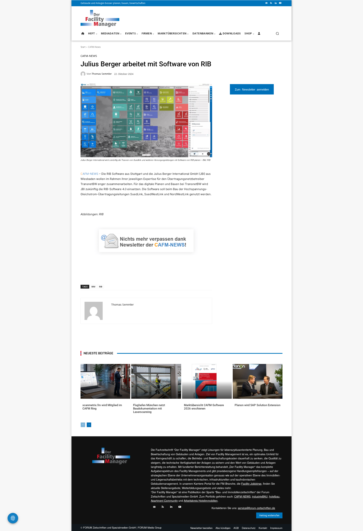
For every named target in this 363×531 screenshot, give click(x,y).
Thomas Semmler (102, 74)
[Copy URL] (143, 275)
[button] (277, 33)
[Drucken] (134, 275)
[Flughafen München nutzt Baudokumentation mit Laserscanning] (156, 381)
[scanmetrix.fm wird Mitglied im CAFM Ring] (105, 381)
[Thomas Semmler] (84, 73)
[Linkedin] (275, 3)
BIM (93, 286)
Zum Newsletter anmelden (252, 89)
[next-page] (89, 424)
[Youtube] (280, 3)
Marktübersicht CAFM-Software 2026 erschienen (204, 406)
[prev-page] (83, 424)
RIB (100, 286)
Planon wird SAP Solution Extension (257, 405)
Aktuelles (88, 411)
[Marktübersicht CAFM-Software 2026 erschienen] (207, 381)
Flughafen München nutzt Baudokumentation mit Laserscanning (149, 408)
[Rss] (271, 3)
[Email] (126, 275)
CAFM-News (94, 47)
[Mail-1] (266, 3)
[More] (152, 275)
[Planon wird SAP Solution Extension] (257, 381)
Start (83, 47)
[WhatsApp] (108, 275)
